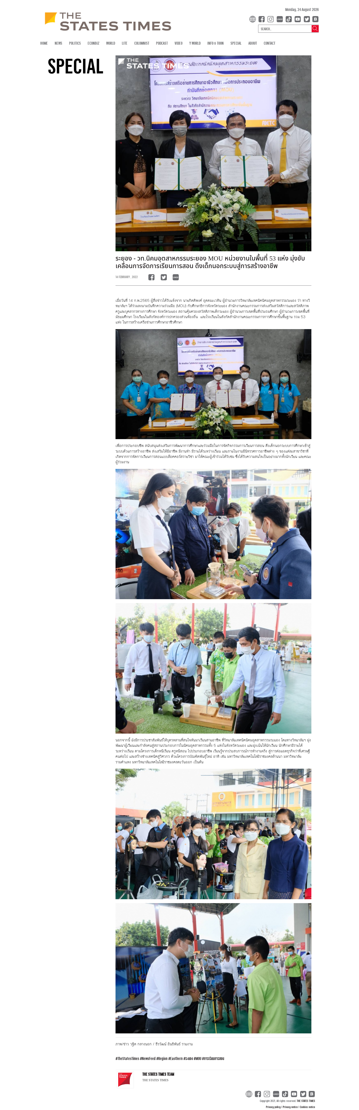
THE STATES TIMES (306, 1101)
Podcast (162, 43)
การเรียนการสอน (214, 1058)
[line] (280, 18)
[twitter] (307, 18)
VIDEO (178, 43)
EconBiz (93, 43)
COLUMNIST (141, 43)
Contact (269, 43)
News (58, 43)
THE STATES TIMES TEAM (158, 1074)
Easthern (176, 1058)
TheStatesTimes (128, 1058)
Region (163, 1058)
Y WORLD (195, 43)
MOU (198, 1058)
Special (236, 43)
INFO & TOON (215, 43)
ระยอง (189, 1058)
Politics (75, 43)
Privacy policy (273, 1107)
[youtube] (299, 18)
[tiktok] (289, 18)
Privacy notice (290, 1107)
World (110, 43)
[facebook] (262, 18)
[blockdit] (315, 18)
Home (44, 43)
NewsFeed (149, 1058)
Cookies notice (307, 1107)
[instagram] (271, 18)
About (252, 43)
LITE (124, 43)
